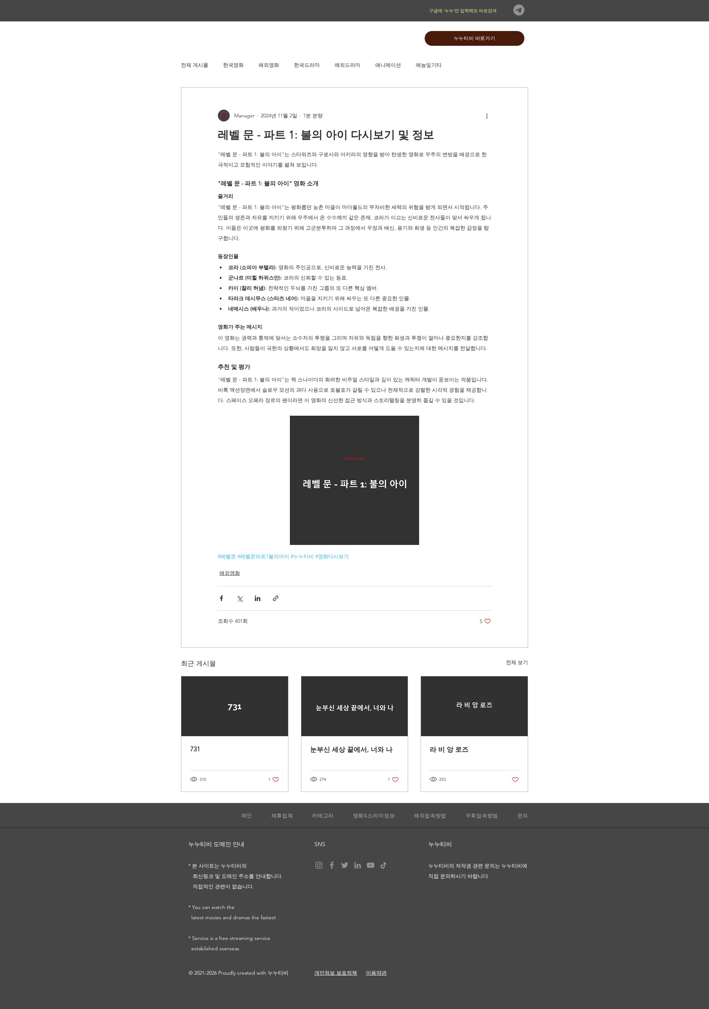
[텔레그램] (518, 10)
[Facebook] (331, 865)
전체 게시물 (194, 65)
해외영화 (268, 65)
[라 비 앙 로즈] (474, 706)
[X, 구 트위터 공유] (239, 598)
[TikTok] (383, 865)
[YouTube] (370, 865)
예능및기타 (429, 65)
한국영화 (233, 65)
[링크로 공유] (275, 598)
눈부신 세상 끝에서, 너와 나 (351, 749)
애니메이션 (388, 65)
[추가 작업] (486, 115)
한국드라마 (307, 65)
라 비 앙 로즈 (449, 749)
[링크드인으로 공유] (257, 598)
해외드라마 (347, 65)
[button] (319, 816)
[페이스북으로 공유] (221, 598)
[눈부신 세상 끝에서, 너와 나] (354, 706)
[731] (234, 706)
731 (195, 749)
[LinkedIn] (357, 865)
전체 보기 (517, 662)
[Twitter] (344, 865)
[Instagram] (318, 865)
